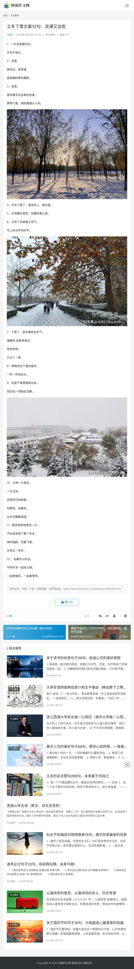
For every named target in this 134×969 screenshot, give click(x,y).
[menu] (127, 5)
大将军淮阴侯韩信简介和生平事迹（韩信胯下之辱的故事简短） (86, 687)
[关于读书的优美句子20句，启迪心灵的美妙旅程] (25, 666)
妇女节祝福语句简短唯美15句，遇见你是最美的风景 (86, 835)
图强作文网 (65, 962)
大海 (9, 34)
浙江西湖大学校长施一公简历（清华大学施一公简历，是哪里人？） (84, 717)
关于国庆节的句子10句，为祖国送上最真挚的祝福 (85, 923)
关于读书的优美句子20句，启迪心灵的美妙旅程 (83, 658)
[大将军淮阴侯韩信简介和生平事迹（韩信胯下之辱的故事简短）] (25, 696)
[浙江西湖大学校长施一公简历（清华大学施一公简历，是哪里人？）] (25, 726)
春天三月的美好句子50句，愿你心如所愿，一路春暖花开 (85, 747)
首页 (5, 15)
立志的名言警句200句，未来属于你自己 (77, 776)
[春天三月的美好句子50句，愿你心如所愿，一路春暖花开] (25, 755)
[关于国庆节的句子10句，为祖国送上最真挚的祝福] (25, 931)
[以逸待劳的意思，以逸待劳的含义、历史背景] (25, 902)
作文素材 (50, 34)
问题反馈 (87, 962)
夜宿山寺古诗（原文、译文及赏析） (35, 806)
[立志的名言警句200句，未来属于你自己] (25, 785)
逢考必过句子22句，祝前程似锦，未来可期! (41, 864)
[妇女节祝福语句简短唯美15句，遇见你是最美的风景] (25, 843)
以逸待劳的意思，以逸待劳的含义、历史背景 (81, 893)
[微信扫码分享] (100, 616)
